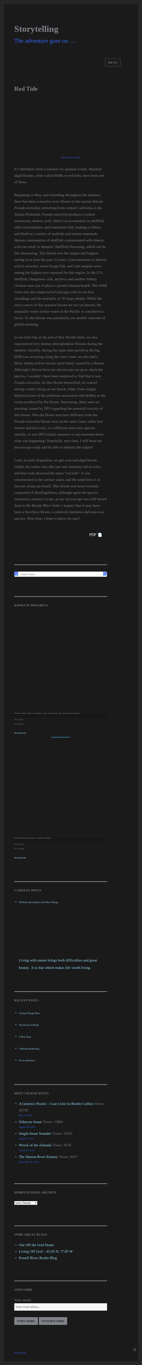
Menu (113, 62)
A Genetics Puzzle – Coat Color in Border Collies (56, 1104)
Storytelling (36, 29)
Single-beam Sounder (35, 1133)
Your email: (23, 1300)
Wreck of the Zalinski (35, 1145)
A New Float (25, 1036)
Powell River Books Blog (38, 1258)
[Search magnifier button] (105, 573)
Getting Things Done (29, 1013)
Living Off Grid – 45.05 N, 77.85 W (46, 1251)
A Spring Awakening (29, 1048)
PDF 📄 (95, 534)
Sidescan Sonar (30, 1122)
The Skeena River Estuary (38, 1157)
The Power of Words (29, 1025)
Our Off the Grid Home (36, 1245)
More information (20, 733)
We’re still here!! (27, 1060)
